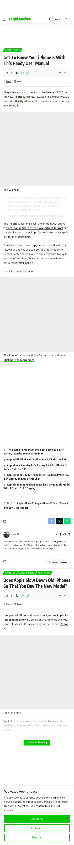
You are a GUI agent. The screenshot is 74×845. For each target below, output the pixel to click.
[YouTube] (64, 535)
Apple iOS (10, 573)
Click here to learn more (18, 360)
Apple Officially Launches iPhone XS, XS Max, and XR (37, 459)
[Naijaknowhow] (20, 19)
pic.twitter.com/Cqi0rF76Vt (23, 209)
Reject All (37, 837)
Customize (37, 828)
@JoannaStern (51, 201)
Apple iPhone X (25, 503)
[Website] (56, 535)
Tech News (44, 573)
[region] (37, 815)
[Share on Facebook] (11, 73)
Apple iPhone (12, 50)
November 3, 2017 (54, 215)
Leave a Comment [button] (59, 562)
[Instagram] (69, 535)
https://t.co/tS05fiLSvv (46, 205)
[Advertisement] (37, 34)
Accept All (37, 818)
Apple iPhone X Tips (46, 503)
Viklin (8, 81)
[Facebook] (60, 535)
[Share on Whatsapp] (22, 73)
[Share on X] (17, 73)
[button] (6, 19)
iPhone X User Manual (15, 507)
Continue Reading (37, 742)
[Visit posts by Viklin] (6, 534)
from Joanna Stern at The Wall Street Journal (34, 228)
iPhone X (19, 96)
